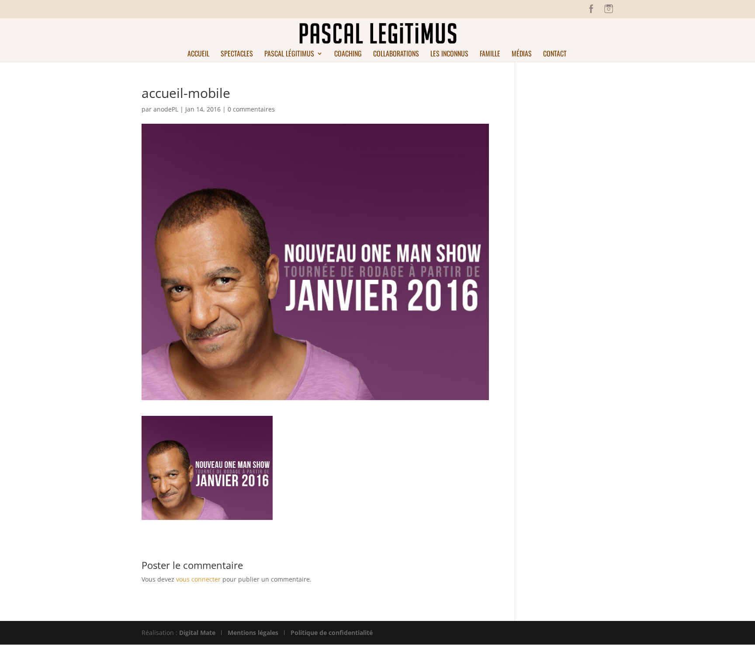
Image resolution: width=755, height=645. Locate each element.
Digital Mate (197, 632)
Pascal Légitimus (289, 54)
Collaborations (396, 54)
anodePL (165, 109)
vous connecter (198, 579)
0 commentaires (251, 109)
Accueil (198, 54)
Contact (555, 54)
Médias (522, 54)
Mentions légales (253, 632)
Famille (490, 54)
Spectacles (237, 54)
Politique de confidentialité (332, 632)
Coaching (348, 54)
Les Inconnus (449, 54)
